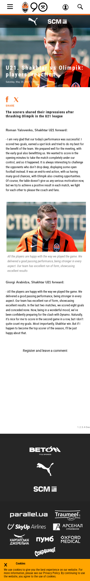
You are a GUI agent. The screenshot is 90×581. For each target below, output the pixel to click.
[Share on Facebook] (7, 97)
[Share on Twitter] (16, 98)
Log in (67, 8)
